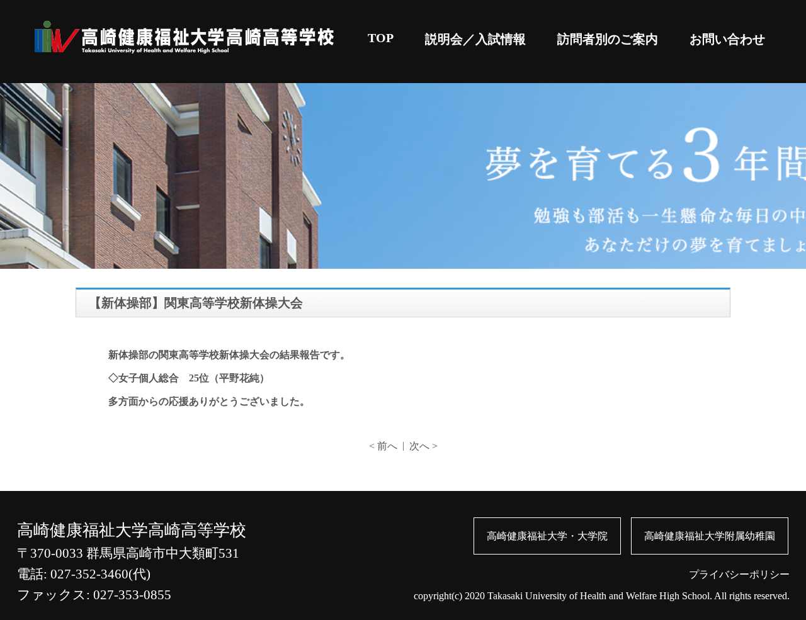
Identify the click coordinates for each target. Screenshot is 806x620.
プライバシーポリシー (739, 574)
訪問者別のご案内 (607, 39)
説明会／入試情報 (475, 39)
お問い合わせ (727, 39)
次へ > (423, 446)
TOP (381, 38)
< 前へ (383, 446)
